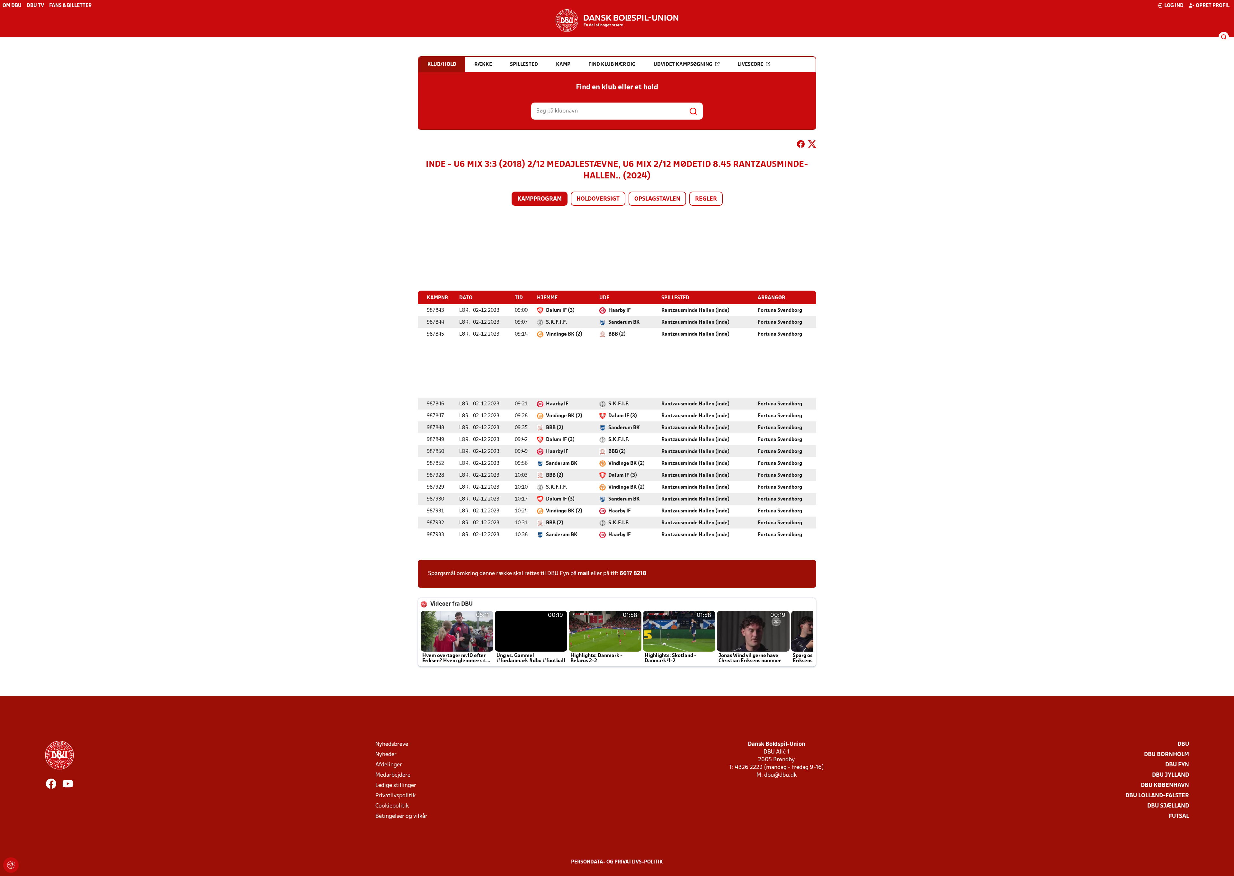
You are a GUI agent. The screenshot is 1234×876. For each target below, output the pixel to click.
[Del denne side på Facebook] (801, 145)
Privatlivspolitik (395, 796)
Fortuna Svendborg (780, 310)
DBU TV (35, 6)
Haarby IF (619, 310)
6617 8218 (633, 573)
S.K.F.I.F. (556, 322)
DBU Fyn (1177, 765)
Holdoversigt (598, 199)
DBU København (1165, 785)
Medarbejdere (392, 775)
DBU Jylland (1170, 775)
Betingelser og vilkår (401, 816)
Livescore (750, 64)
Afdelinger (388, 765)
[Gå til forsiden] (617, 20)
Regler (706, 199)
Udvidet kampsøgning (683, 64)
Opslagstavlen (657, 199)
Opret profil (1213, 6)
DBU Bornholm (1166, 754)
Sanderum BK (624, 322)
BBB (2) (617, 334)
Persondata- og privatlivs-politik (617, 862)
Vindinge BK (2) (564, 334)
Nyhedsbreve (391, 744)
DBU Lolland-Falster (1157, 796)
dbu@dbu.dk (780, 775)
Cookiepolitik (392, 806)
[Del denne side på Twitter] (812, 145)
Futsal (1179, 816)
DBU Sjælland (1168, 806)
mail (583, 573)
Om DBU (12, 6)
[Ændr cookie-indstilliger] (11, 865)
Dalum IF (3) (560, 310)
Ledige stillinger (395, 785)
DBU (1183, 744)
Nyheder (386, 754)
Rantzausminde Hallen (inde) (695, 310)
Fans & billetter (70, 6)
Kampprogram (539, 199)
